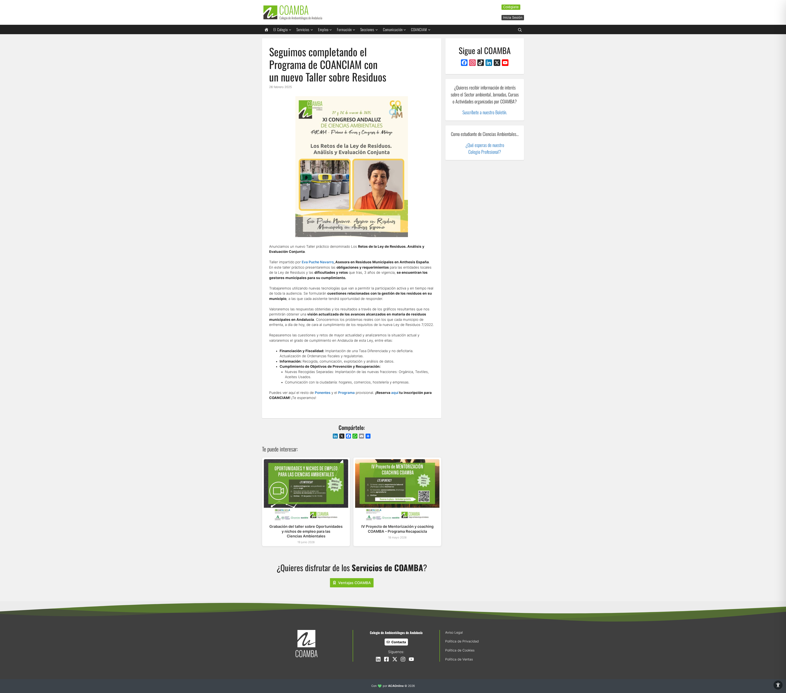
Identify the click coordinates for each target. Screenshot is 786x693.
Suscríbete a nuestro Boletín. (484, 112)
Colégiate (511, 7)
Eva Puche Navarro (318, 262)
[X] (497, 63)
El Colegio (280, 29)
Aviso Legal (454, 632)
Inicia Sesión (512, 17)
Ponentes (322, 393)
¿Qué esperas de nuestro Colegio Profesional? (484, 148)
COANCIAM (419, 29)
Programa (346, 393)
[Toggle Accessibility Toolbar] (778, 685)
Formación (344, 29)
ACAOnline (396, 685)
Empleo (323, 29)
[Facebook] (464, 63)
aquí (394, 393)
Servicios (302, 29)
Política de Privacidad (462, 641)
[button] (520, 29)
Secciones (367, 29)
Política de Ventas (459, 659)
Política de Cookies (459, 650)
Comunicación (393, 29)
